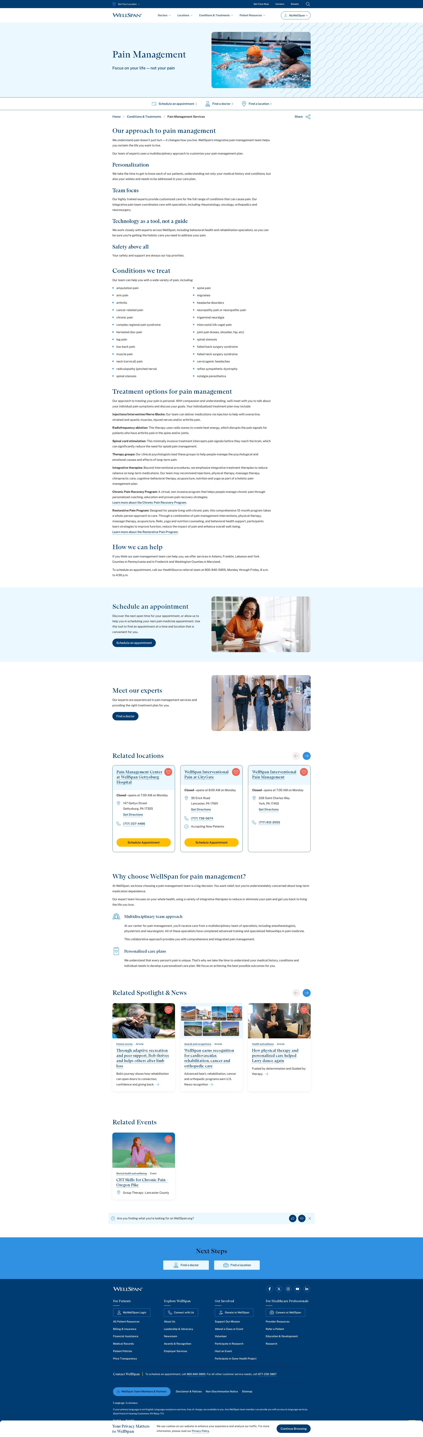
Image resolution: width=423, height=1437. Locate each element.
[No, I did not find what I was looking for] (302, 1218)
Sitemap (247, 1391)
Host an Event (223, 1351)
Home (116, 116)
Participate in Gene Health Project (235, 1358)
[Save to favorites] (168, 772)
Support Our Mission (227, 1321)
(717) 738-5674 (202, 818)
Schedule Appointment (144, 842)
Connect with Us (184, 1312)
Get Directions (133, 814)
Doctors (162, 15)
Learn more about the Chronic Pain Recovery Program (149, 502)
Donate (295, 4)
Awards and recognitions (197, 1044)
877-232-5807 (267, 1374)
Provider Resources (277, 1321)
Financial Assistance (125, 1336)
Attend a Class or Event (229, 1329)
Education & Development (282, 1336)
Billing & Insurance (124, 1329)
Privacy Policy (200, 1431)
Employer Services (175, 1351)
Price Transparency (125, 1358)
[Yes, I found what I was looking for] (292, 1218)
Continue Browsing (294, 1428)
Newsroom (170, 1336)
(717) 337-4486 (134, 823)
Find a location (259, 103)
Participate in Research (229, 1343)
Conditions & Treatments (214, 15)
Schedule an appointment (176, 103)
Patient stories (124, 1044)
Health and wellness (263, 1044)
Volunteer (221, 1336)
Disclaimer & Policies (189, 1391)
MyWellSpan (297, 15)
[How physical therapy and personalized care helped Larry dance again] (265, 1074)
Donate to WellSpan (237, 1312)
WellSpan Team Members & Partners (144, 1391)
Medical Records (123, 1343)
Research (271, 1343)
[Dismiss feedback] (310, 1218)
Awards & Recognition (177, 1343)
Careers (279, 4)
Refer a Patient (275, 1329)
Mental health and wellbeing (131, 1173)
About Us (169, 1321)
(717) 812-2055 (269, 822)
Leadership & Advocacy (178, 1329)
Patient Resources (251, 15)
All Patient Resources (126, 1321)
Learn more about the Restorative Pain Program (145, 532)
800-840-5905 (196, 1374)
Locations (183, 15)
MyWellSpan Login (134, 1312)
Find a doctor (221, 103)
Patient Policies (122, 1351)
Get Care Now (261, 4)
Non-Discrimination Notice (222, 1391)
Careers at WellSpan (288, 1312)
